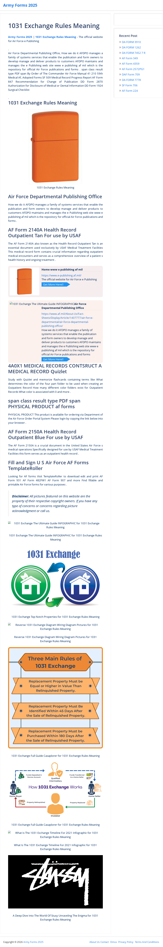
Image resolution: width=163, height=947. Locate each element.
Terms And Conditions (147, 941)
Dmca (113, 941)
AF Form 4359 (130, 63)
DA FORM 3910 (131, 42)
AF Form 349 (130, 58)
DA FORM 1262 (131, 47)
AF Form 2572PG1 (133, 69)
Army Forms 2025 (20, 5)
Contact (104, 941)
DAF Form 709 (131, 74)
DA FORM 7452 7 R (133, 53)
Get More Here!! (53, 284)
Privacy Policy (125, 941)
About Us (94, 941)
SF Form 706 (130, 85)
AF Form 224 (130, 91)
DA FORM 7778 (131, 80)
